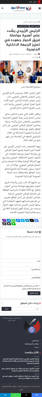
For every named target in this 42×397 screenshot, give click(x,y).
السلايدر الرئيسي (23, 26)
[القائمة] (40, 9)
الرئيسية (36, 22)
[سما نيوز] (21, 8)
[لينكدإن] (27, 220)
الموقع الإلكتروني (35, 277)
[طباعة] (4, 223)
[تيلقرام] (8, 220)
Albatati (35, 54)
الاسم (38, 261)
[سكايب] (22, 220)
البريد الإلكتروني (35, 269)
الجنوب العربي (27, 22)
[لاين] (13, 223)
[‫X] (31, 220)
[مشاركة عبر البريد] (8, 223)
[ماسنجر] (17, 220)
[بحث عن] (2, 9)
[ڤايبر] (4, 220)
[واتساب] (13, 220)
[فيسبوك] (36, 220)
